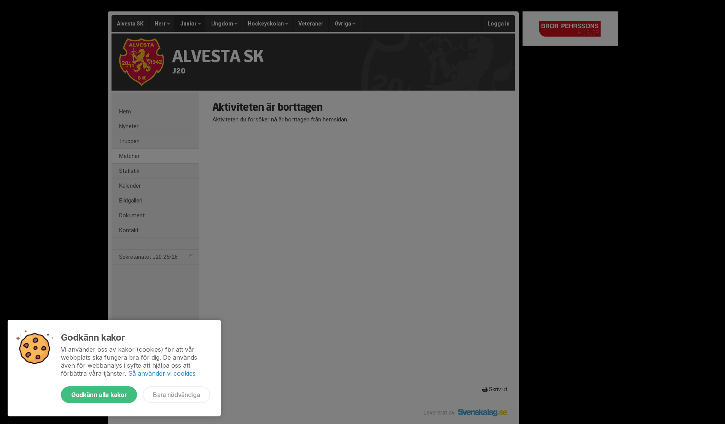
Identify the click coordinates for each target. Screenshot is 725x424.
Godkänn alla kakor (99, 394)
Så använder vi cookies (162, 373)
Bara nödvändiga (176, 394)
